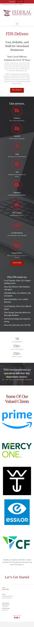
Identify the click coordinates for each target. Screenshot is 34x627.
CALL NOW (20, 1)
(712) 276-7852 (5, 589)
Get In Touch (17, 262)
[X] (17, 617)
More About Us (17, 90)
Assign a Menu (17, 615)
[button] (17, 24)
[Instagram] (19, 617)
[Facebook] (15, 617)
